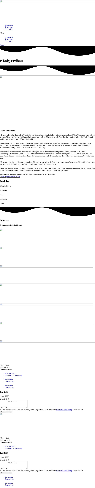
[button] (47, 33)
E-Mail (3, 399)
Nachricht (4, 407)
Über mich (8, 29)
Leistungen (9, 25)
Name (2, 396)
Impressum (9, 379)
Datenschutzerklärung (64, 410)
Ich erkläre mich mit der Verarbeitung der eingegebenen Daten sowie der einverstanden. (43, 410)
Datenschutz (9, 381)
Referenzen (9, 27)
